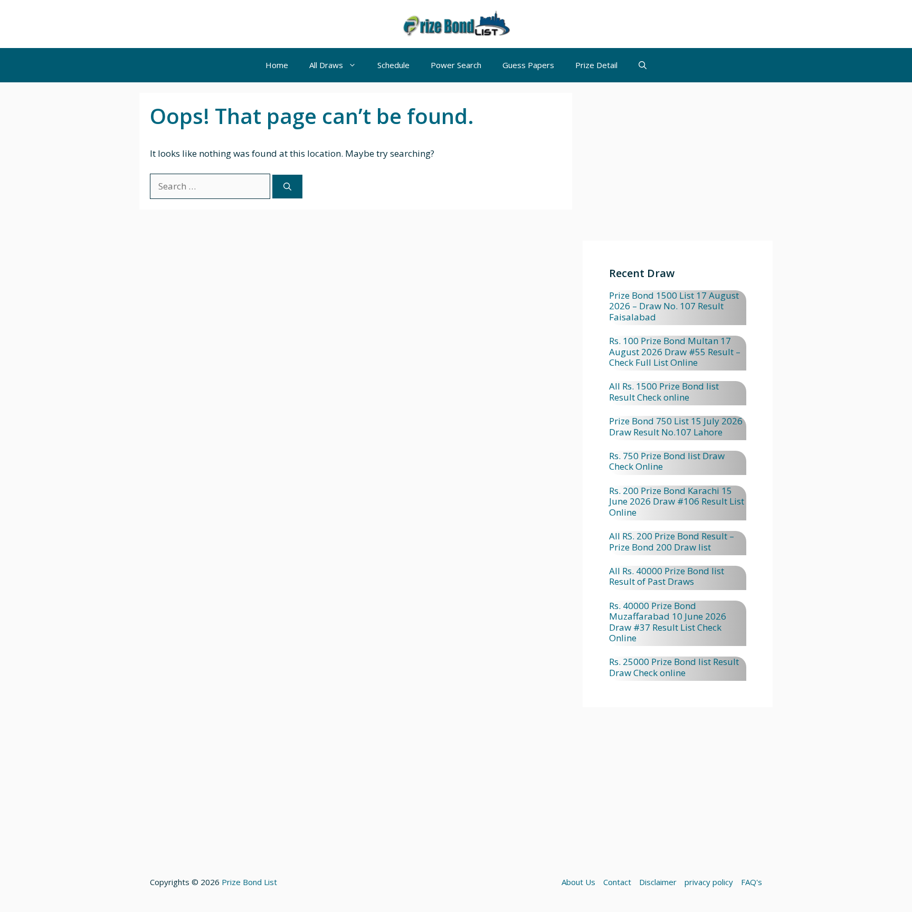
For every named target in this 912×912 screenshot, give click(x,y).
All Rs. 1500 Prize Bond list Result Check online (664, 391)
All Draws (326, 65)
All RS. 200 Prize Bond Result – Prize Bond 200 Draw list (671, 541)
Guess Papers (528, 65)
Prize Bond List (249, 882)
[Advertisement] (678, 167)
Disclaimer (658, 882)
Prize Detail (596, 65)
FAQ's (751, 882)
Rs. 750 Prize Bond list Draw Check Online (667, 461)
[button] (642, 65)
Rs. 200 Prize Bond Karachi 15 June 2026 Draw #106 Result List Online (676, 501)
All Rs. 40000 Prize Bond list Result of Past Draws (666, 576)
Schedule (393, 65)
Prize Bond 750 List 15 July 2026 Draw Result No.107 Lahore (676, 426)
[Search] (287, 186)
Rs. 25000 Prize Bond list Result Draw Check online (674, 667)
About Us (578, 882)
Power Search (456, 65)
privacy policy (709, 882)
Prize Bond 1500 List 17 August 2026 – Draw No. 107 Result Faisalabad (674, 306)
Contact (617, 882)
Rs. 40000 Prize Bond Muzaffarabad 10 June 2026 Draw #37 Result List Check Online (667, 622)
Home (276, 65)
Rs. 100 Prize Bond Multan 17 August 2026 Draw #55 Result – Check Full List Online (674, 351)
